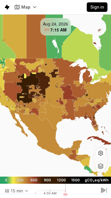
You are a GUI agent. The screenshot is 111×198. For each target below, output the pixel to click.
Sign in (97, 6)
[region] (55, 96)
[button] (100, 153)
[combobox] (17, 191)
